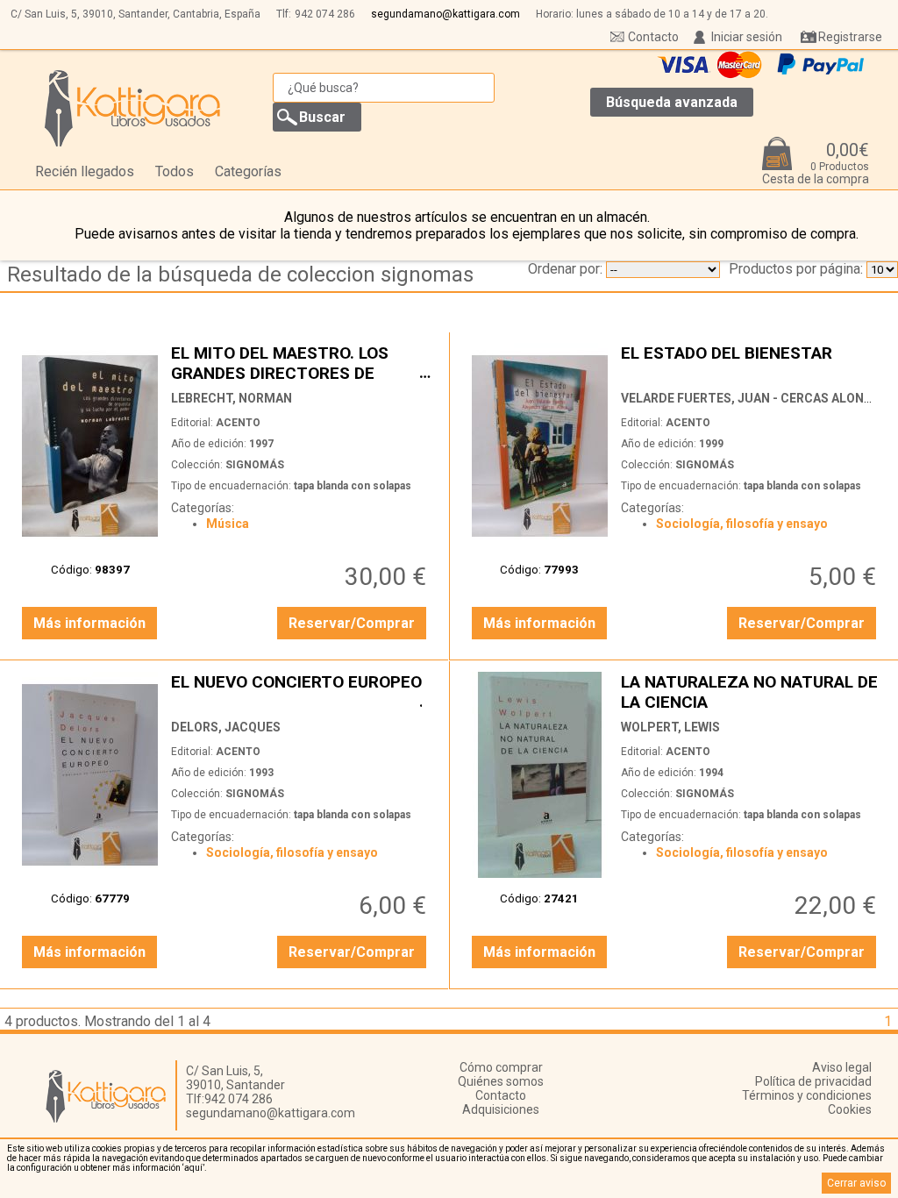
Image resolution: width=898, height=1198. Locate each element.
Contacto (653, 37)
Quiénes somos (501, 1081)
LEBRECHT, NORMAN (231, 398)
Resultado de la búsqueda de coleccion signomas (240, 274)
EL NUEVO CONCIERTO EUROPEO (301, 691)
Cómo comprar (501, 1067)
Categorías (248, 171)
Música (227, 524)
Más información (89, 623)
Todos (174, 171)
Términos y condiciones (807, 1095)
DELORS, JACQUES (226, 727)
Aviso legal (842, 1067)
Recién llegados (84, 171)
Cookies (850, 1109)
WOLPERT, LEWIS (670, 727)
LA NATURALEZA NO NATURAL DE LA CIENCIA (750, 691)
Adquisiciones (500, 1109)
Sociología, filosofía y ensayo (742, 524)
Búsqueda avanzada (672, 102)
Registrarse (850, 37)
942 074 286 (325, 14)
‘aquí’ (193, 1168)
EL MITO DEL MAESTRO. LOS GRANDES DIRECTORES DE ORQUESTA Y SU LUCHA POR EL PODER (301, 362)
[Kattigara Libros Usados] (132, 107)
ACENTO (238, 423)
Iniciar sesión (746, 37)
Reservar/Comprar (352, 623)
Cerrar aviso (856, 1183)
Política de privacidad (813, 1081)
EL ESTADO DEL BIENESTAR (750, 362)
